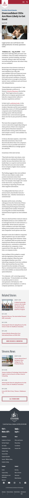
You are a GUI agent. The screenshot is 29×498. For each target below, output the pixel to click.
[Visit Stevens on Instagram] (14, 483)
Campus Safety (5, 473)
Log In (16, 431)
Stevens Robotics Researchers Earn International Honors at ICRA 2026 (11, 334)
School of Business (12, 91)
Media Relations (18, 478)
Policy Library (17, 443)
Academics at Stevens (6, 440)
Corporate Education (6, 457)
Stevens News (4, 10)
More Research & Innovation (14, 341)
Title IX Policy (17, 491)
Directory (16, 470)
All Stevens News (14, 399)
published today (15, 103)
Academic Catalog (5, 462)
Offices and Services (19, 440)
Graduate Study (5, 451)
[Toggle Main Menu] (24, 2)
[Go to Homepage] (5, 4)
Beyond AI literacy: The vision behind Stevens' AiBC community (14, 317)
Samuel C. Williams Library (7, 459)
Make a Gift (5, 431)
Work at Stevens (18, 473)
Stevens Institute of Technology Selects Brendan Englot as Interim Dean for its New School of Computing (14, 374)
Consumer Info (17, 448)
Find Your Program (5, 443)
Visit (3, 428)
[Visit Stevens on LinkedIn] (3, 483)
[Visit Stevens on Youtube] (9, 483)
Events (3, 470)
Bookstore (4, 480)
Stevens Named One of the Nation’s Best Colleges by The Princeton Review (20, 361)
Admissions (17, 475)
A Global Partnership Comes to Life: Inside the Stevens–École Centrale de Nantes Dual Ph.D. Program (20, 306)
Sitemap (4, 491)
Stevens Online (5, 454)
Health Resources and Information (6, 476)
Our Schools (4, 446)
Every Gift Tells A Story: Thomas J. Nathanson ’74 (14, 392)
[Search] (27, 2)
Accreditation (17, 446)
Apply (16, 428)
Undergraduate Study (6, 448)
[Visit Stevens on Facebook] (25, 483)
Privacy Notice (10, 491)
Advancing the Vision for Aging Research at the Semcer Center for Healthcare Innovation (14, 325)
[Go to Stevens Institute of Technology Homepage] (14, 416)
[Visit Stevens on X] (20, 483)
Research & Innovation (12, 10)
